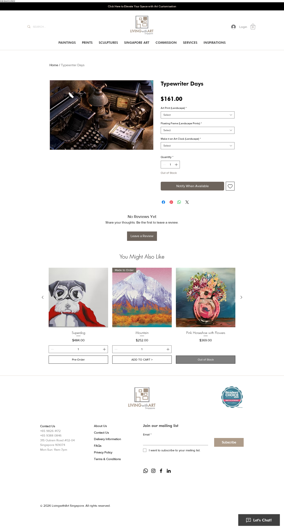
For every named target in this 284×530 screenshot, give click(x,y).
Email (147, 434)
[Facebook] (161, 471)
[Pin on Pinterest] (171, 202)
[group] (142, 315)
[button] (253, 26)
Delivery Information (107, 439)
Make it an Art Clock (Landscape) (181, 138)
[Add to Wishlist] (230, 186)
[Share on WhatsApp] (179, 202)
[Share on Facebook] (163, 202)
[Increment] (176, 164)
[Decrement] (164, 164)
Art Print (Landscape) (173, 107)
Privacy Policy (103, 452)
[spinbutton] (170, 164)
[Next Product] (241, 297)
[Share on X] (187, 202)
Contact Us (101, 432)
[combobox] (198, 114)
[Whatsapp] (145, 471)
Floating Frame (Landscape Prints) (181, 123)
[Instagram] (153, 471)
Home (53, 65)
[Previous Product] (42, 297)
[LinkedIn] (169, 471)
